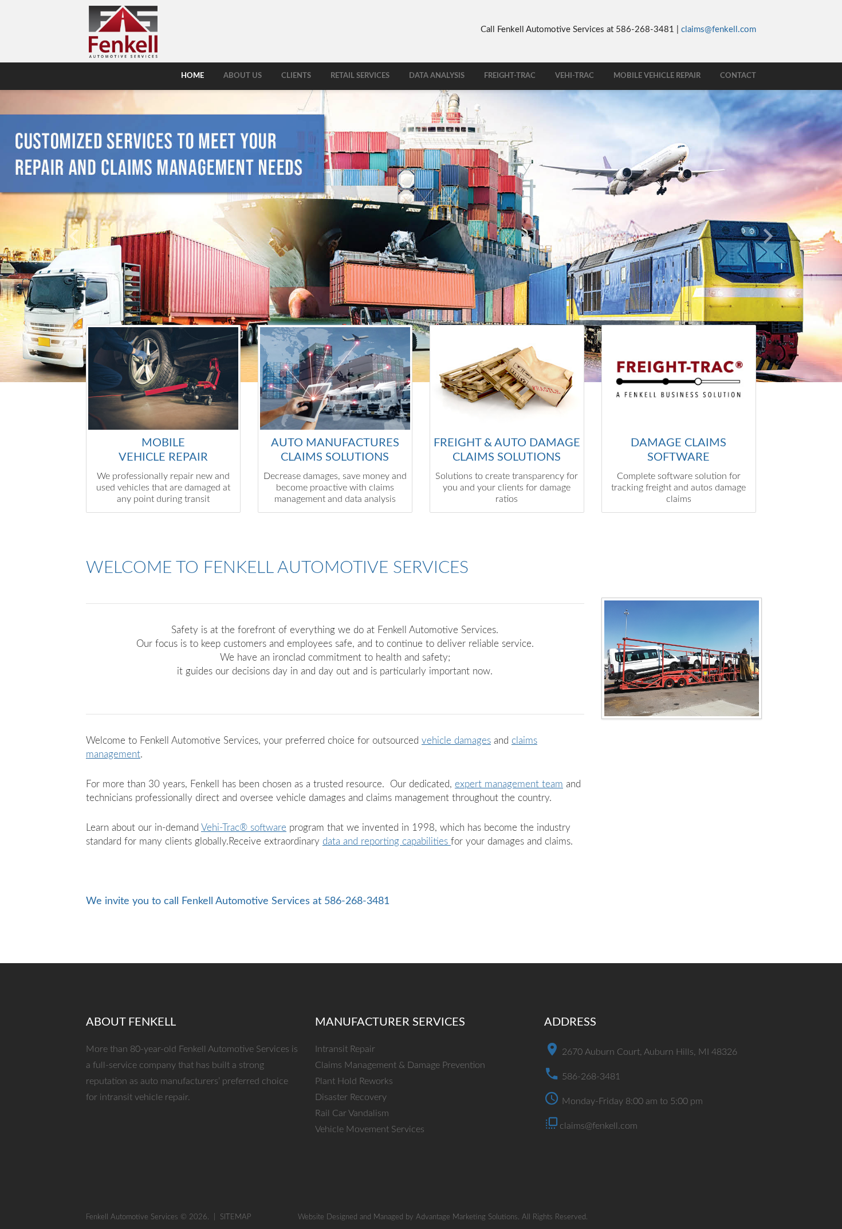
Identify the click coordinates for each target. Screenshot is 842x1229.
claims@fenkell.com (718, 29)
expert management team (509, 784)
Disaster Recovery (351, 1097)
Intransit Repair (345, 1049)
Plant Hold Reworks (354, 1081)
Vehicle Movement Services (369, 1129)
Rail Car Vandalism (352, 1113)
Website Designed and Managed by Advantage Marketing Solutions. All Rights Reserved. (443, 1217)
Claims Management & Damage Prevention (400, 1065)
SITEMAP (235, 1217)
